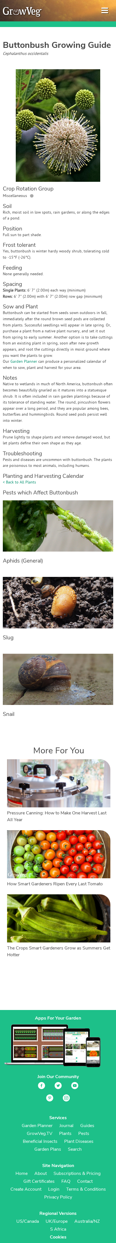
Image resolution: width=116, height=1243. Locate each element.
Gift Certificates (39, 1181)
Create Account (25, 1189)
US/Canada (27, 1221)
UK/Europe (57, 1221)
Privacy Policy (58, 1197)
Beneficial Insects (40, 1141)
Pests (83, 1133)
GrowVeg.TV (39, 1133)
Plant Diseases (78, 1141)
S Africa (58, 1229)
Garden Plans (47, 1149)
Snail (8, 714)
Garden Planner (23, 361)
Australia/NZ (87, 1221)
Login (53, 1189)
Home (21, 1173)
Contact (85, 1181)
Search (75, 1149)
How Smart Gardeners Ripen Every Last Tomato (55, 884)
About (40, 1173)
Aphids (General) (23, 561)
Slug (8, 637)
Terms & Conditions (86, 1189)
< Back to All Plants (19, 482)
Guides (87, 1126)
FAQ (65, 1181)
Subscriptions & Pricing (77, 1173)
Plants (65, 1133)
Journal (66, 1126)
